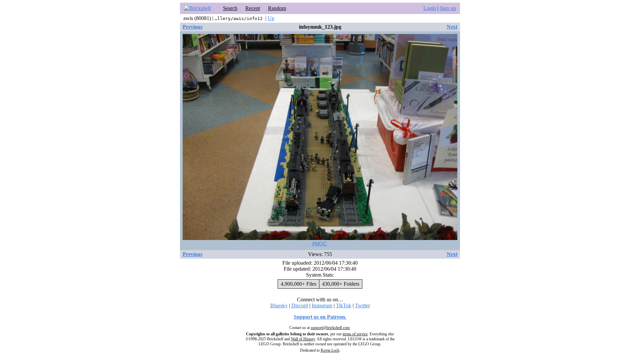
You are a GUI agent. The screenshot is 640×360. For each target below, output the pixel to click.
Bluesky (279, 305)
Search (230, 8)
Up (271, 18)
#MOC (319, 243)
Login (429, 8)
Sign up (448, 8)
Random (277, 8)
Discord (299, 305)
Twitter (362, 305)
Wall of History (303, 339)
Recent (252, 8)
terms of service (355, 334)
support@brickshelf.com (330, 327)
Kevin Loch (330, 350)
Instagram (322, 305)
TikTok (343, 305)
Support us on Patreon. (320, 317)
